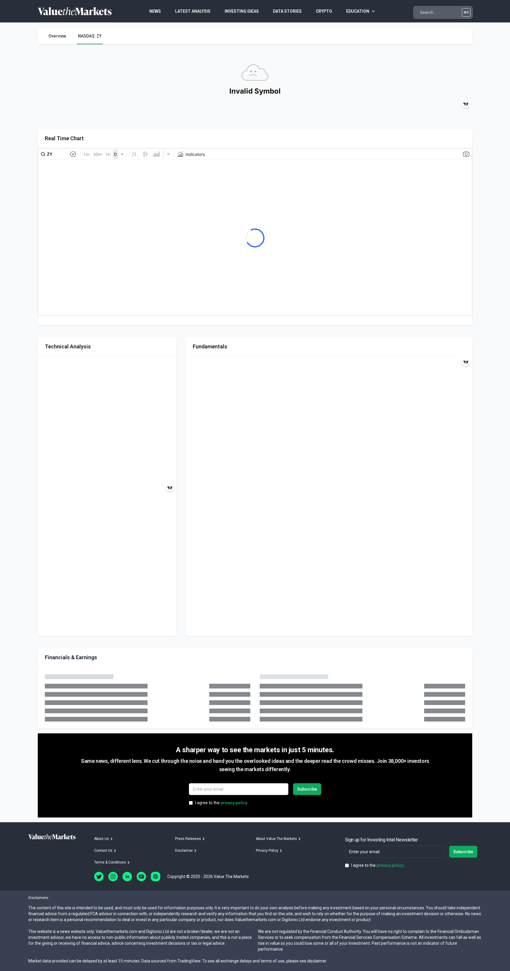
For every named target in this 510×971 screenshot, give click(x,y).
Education (357, 11)
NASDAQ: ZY (90, 36)
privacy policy (233, 802)
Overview (57, 36)
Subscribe (307, 789)
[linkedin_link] (127, 876)
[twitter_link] (99, 876)
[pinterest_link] (155, 876)
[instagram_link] (113, 876)
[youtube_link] (141, 876)
